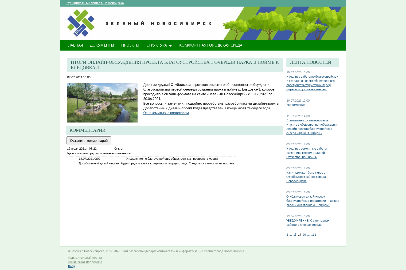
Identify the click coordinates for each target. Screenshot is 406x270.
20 (304, 235)
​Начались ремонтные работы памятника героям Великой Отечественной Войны (306, 153)
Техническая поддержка (85, 262)
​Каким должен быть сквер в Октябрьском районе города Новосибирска (306, 177)
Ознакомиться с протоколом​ (166, 113)
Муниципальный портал (85, 258)
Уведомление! (296, 105)
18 (295, 235)
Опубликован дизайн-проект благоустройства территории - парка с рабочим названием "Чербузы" (312, 201)
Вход (71, 266)
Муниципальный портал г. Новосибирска (95, 3)
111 (313, 235)
